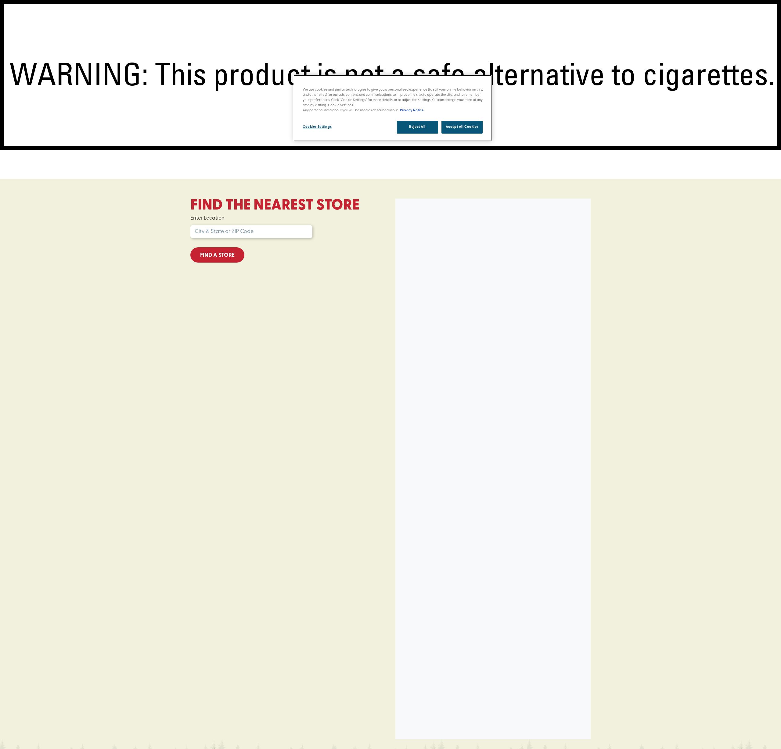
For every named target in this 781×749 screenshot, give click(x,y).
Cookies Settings (317, 127)
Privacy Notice (411, 110)
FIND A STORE (217, 255)
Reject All (417, 127)
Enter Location (207, 218)
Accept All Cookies (462, 127)
